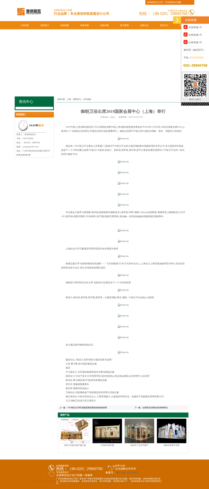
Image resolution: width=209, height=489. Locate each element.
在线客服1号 (195, 27)
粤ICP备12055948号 (127, 472)
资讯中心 (164, 25)
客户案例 (124, 25)
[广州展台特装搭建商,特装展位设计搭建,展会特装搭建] (29, 17)
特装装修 (84, 25)
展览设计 (44, 25)
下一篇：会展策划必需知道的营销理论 (151, 407)
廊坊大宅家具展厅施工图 (75, 445)
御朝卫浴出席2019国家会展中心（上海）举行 (123, 111)
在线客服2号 (195, 35)
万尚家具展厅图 (107, 445)
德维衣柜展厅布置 (171, 445)
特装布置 (104, 25)
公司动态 (87, 99)
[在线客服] (177, 20)
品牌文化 (144, 25)
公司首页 (25, 25)
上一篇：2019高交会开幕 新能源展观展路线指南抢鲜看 (83, 407)
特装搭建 (64, 25)
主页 (69, 99)
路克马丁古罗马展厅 (139, 445)
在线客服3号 (195, 42)
